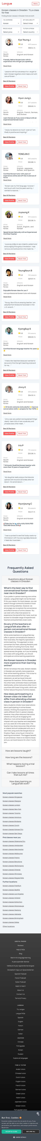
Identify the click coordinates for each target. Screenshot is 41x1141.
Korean (20, 1050)
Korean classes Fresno (11, 858)
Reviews (20, 945)
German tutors (20, 1089)
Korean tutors (20, 1106)
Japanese (20, 1038)
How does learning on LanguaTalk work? (20, 782)
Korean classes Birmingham (13, 918)
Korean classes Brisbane (12, 821)
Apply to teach (20, 986)
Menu (35, 4)
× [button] (38, 1115)
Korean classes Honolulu (12, 817)
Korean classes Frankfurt (12, 886)
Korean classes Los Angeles (13, 894)
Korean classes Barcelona (12, 862)
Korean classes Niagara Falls (13, 878)
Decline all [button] (30, 1131)
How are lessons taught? (18, 750)
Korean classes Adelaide (12, 914)
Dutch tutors (20, 1077)
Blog (20, 954)
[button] (7, 66)
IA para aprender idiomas (20, 962)
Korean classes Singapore (12, 797)
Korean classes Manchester (13, 849)
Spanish (20, 1017)
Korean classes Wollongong (13, 866)
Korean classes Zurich (11, 825)
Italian (20, 1034)
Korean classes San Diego (12, 833)
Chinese (20, 1042)
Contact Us (21, 994)
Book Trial (22, 86)
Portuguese (20, 1046)
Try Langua (20, 1009)
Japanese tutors (20, 1102)
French (20, 1026)
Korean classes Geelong (12, 910)
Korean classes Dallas (11, 922)
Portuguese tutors (20, 1110)
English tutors (20, 1081)
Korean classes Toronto (11, 813)
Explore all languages (20, 1058)
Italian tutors (20, 1098)
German (20, 1030)
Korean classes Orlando (11, 870)
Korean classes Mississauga (13, 906)
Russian (20, 1054)
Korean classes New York (12, 809)
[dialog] (20, 1126)
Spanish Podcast (20, 974)
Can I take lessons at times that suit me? (20, 773)
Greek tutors (20, 1094)
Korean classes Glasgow (12, 801)
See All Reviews (9, 81)
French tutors (20, 1085)
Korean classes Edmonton (12, 902)
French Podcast (20, 978)
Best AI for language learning (21, 958)
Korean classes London (11, 805)
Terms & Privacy (20, 998)
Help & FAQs (20, 950)
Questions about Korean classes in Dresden (20, 580)
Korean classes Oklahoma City (14, 841)
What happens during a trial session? (20, 764)
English (20, 1021)
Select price (7, 32)
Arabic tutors (20, 1069)
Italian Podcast (20, 982)
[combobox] (11, 23)
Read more (5, 1127)
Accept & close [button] (11, 1131)
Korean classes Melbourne (13, 854)
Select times (28, 23)
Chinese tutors (20, 1073)
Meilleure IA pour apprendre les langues (20, 966)
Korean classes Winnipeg (12, 874)
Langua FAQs (20, 1013)
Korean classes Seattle (11, 890)
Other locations (9, 926)
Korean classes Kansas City (13, 829)
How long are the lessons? (18, 757)
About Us (20, 990)
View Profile (9, 86)
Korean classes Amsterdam (13, 845)
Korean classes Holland (11, 898)
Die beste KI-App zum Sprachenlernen (20, 970)
